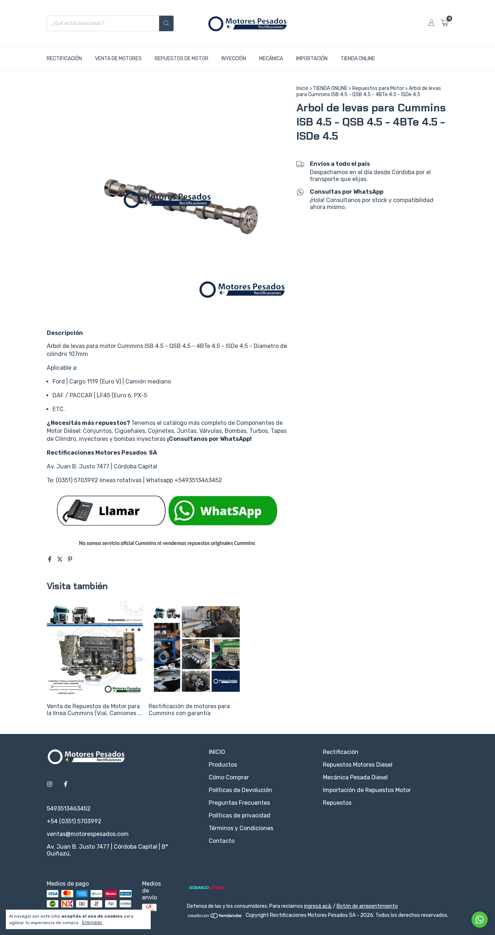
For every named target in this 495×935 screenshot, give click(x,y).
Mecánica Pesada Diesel (355, 777)
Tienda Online (358, 59)
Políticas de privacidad (239, 815)
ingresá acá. (318, 906)
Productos (223, 764)
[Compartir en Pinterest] (70, 559)
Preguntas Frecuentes (239, 802)
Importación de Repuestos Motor (367, 790)
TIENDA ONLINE (330, 88)
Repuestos (337, 802)
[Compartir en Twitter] (60, 559)
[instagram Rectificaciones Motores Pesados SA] (50, 784)
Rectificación (64, 59)
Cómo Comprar (229, 777)
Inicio (302, 88)
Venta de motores (118, 59)
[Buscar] (166, 23)
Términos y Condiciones (241, 828)
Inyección (233, 59)
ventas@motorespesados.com (88, 834)
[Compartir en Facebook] (50, 559)
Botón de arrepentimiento (367, 906)
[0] (444, 23)
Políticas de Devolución (240, 790)
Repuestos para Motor (378, 88)
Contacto (221, 840)
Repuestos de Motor (181, 59)
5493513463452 (69, 808)
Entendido (92, 922)
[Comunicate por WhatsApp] (479, 919)
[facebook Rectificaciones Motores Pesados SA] (65, 784)
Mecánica (271, 59)
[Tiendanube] (215, 917)
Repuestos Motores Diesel (357, 764)
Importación (312, 59)
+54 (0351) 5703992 (74, 821)
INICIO (217, 752)
